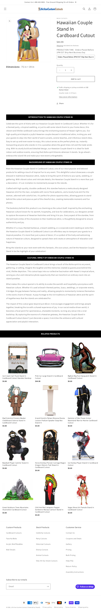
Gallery (69, 544)
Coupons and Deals (73, 538)
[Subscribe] (47, 586)
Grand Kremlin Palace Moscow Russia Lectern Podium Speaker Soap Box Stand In (50, 420)
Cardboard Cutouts (14, 533)
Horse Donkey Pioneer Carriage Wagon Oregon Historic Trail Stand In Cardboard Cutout (50, 465)
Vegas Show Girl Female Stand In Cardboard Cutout (81, 508)
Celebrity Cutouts (43, 533)
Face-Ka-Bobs (11, 538)
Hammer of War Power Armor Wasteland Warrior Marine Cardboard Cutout (82, 420)
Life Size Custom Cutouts (19, 607)
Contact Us (70, 533)
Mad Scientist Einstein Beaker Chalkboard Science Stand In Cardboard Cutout (14, 420)
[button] (5, 9)
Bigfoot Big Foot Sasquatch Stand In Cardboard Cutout (82, 377)
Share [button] (61, 103)
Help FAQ (69, 561)
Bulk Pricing (70, 555)
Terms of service (70, 607)
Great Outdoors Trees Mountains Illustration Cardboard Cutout (15, 508)
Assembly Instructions (75, 572)
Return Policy (71, 566)
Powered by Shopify (34, 607)
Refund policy (58, 607)
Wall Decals (10, 550)
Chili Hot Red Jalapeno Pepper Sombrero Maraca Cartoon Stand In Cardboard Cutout (49, 509)
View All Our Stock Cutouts (47, 561)
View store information (68, 97)
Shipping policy (83, 607)
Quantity (60, 65)
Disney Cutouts (42, 550)
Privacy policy (47, 607)
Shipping (60, 45)
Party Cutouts (41, 538)
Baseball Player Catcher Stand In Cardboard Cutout (15, 464)
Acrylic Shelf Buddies (14, 544)
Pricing (68, 550)
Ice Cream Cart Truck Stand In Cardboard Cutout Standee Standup (16, 377)
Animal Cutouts (42, 555)
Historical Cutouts (43, 544)
